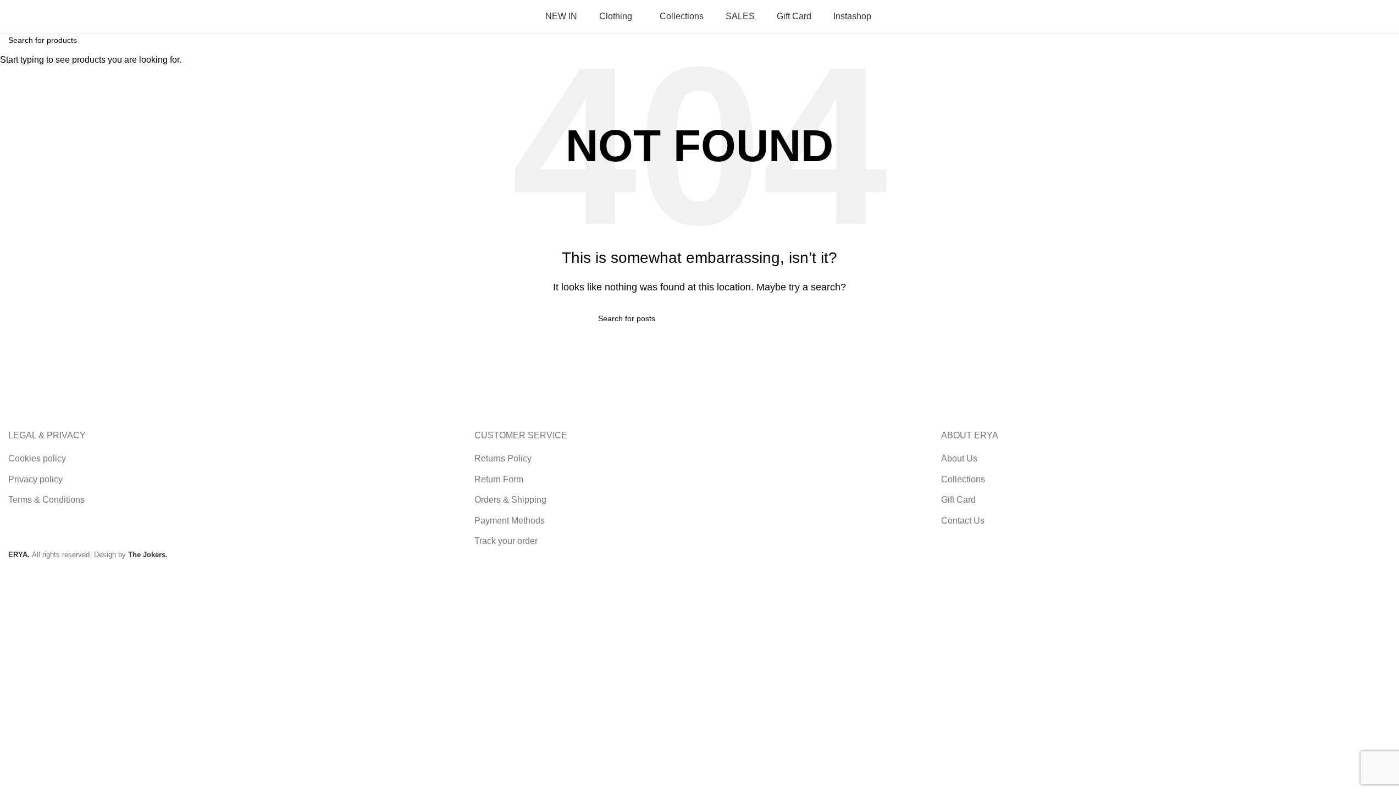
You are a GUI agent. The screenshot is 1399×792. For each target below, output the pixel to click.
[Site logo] (77, 15)
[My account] (1281, 17)
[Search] (1313, 17)
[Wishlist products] (1345, 17)
